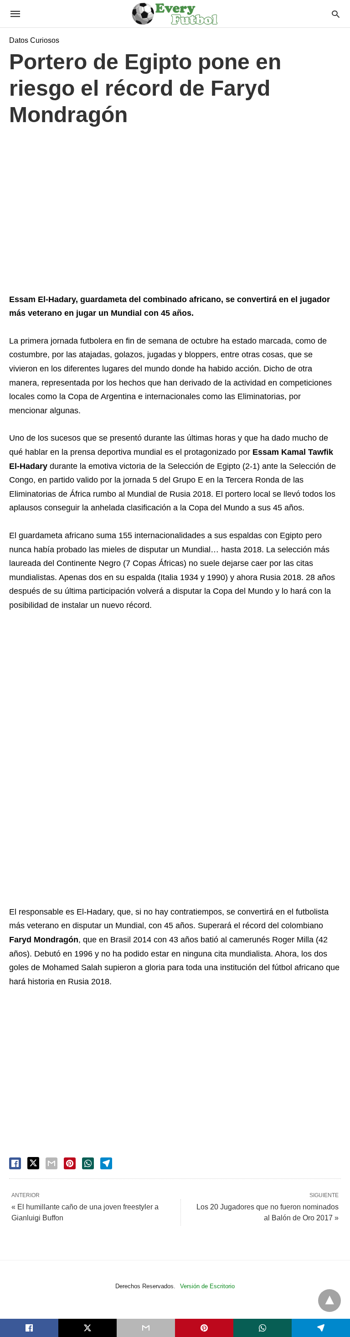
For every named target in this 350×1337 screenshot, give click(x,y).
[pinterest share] (70, 1163)
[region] (175, 212)
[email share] (51, 1163)
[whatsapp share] (88, 1163)
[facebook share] (15, 1163)
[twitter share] (33, 1163)
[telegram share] (106, 1163)
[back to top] (329, 1300)
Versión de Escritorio (207, 1286)
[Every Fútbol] (174, 14)
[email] (146, 1328)
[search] (335, 14)
